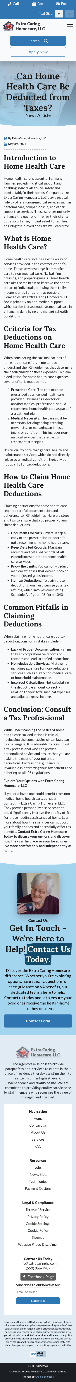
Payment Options (38, 1188)
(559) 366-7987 (38, 1268)
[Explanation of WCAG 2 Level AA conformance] (38, 1354)
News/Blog (38, 1174)
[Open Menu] (70, 26)
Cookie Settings (38, 1224)
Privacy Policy (38, 1217)
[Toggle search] (38, 41)
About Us (38, 1132)
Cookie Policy (38, 1230)
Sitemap (38, 1237)
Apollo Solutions (45, 1376)
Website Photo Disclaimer (38, 1244)
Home (38, 1118)
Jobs (38, 1167)
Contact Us (38, 1125)
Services (38, 1139)
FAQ (38, 1146)
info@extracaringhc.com (38, 1263)
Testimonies (38, 1181)
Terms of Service (38, 1210)
